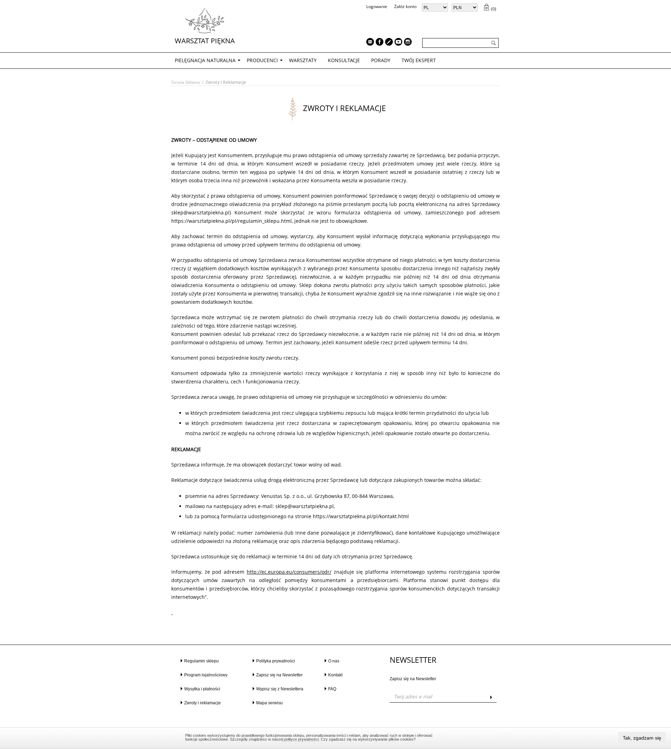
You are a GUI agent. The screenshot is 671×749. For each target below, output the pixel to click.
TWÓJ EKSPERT (419, 60)
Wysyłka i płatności (202, 688)
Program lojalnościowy (206, 675)
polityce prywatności (301, 739)
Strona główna (185, 82)
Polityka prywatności (275, 661)
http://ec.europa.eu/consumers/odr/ (289, 571)
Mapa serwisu (269, 702)
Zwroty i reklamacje (202, 702)
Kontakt (335, 675)
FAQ (332, 688)
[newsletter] (368, 42)
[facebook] (378, 42)
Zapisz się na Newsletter (279, 675)
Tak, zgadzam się (642, 738)
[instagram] (406, 42)
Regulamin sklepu (201, 661)
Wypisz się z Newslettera (279, 688)
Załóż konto (405, 6)
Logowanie (376, 6)
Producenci (262, 60)
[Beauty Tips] (387, 42)
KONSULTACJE (344, 60)
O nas (333, 661)
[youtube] (397, 42)
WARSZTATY (303, 60)
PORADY (380, 60)
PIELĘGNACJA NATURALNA (205, 60)
